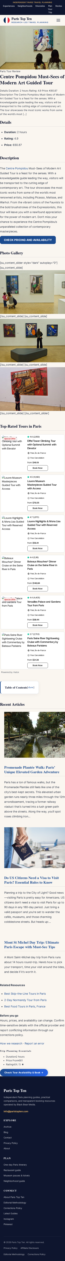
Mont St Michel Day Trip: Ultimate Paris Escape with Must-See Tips (31, 944)
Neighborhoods (25, 6)
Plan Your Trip (50, 9)
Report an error (34, 1043)
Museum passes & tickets (17, 1175)
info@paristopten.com (16, 1111)
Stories (58, 6)
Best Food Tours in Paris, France (24, 1006)
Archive (7, 1126)
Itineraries (40, 6)
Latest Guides (11, 1213)
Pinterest (8, 1224)
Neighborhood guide (14, 1181)
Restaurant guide (12, 1170)
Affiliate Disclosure (30, 1248)
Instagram (9, 1219)
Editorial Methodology (15, 1202)
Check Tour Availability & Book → (24, 1072)
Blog (6, 1132)
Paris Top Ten (15, 1090)
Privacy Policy (11, 1143)
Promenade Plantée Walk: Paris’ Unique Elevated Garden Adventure (31, 769)
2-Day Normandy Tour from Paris (25, 1000)
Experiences (9, 6)
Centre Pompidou (17, 168)
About (7, 1148)
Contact (8, 1137)
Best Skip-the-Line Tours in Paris (25, 993)
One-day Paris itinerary (15, 1164)
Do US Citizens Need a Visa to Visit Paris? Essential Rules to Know (31, 880)
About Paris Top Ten (14, 1197)
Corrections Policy (13, 1208)
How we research (11, 1043)
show (30, 687)
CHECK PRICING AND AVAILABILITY (28, 240)
